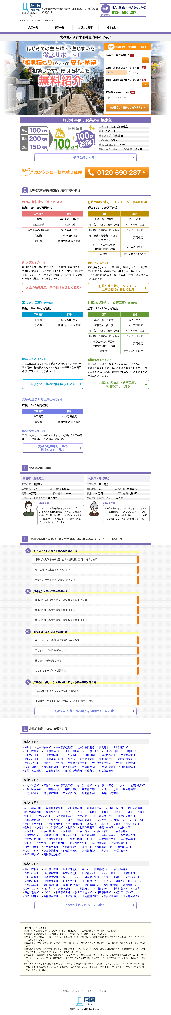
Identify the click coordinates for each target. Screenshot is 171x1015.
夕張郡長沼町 (70, 850)
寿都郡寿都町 (128, 839)
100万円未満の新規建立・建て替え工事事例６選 (61, 600)
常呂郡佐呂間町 (131, 896)
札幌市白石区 (101, 831)
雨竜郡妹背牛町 (119, 843)
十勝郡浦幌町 (70, 896)
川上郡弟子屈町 (90, 881)
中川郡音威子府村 (53, 759)
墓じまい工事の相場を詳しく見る (52, 384)
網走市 (85, 869)
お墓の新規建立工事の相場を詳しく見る (53, 287)
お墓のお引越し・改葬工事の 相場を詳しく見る (118, 384)
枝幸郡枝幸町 (43, 747)
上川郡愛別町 (120, 747)
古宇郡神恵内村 (64, 816)
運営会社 (111, 27)
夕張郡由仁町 (89, 850)
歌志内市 (87, 846)
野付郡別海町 (31, 892)
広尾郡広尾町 (89, 873)
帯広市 (47, 892)
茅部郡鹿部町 (89, 789)
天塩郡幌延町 (70, 766)
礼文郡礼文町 (87, 759)
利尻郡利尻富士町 (127, 759)
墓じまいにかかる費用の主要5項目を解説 (57, 640)
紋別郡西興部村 (71, 885)
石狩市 (69, 820)
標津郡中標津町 (124, 892)
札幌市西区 (83, 831)
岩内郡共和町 (137, 820)
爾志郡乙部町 (51, 793)
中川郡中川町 (31, 759)
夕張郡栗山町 (51, 850)
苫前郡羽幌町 (128, 766)
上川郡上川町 (92, 751)
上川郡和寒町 (89, 755)
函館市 (47, 785)
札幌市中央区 (106, 827)
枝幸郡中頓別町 (85, 747)
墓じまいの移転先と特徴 (48, 660)
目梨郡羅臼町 (31, 885)
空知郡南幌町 (75, 839)
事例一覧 (59, 27)
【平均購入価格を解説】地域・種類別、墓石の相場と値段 (66, 559)
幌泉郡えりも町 (126, 816)
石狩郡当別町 (53, 820)
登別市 (28, 827)
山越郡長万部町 (109, 793)
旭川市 (28, 747)
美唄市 (93, 812)
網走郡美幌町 (31, 869)
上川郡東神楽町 (52, 751)
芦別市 (81, 812)
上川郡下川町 (31, 755)
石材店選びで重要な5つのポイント (53, 569)
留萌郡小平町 (31, 763)
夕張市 (105, 850)
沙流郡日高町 (70, 835)
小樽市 (40, 827)
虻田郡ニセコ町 (114, 808)
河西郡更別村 (92, 877)
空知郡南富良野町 (101, 763)
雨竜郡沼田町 (31, 846)
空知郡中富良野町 (125, 763)
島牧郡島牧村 (108, 835)
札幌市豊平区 (31, 835)
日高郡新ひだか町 (103, 816)
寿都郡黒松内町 (107, 839)
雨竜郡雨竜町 (51, 846)
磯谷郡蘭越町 (84, 820)
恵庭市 (141, 812)
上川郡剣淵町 (111, 751)
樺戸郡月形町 (55, 823)
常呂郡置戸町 (111, 896)
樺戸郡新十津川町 (34, 823)
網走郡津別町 (70, 869)
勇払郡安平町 (120, 850)
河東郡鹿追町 (51, 881)
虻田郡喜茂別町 (32, 808)
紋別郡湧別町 (31, 888)
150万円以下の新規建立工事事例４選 (55, 610)
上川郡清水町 (128, 873)
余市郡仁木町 (125, 846)
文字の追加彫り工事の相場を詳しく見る (53, 448)
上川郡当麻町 (70, 755)
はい (111, 72)
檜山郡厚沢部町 (64, 785)
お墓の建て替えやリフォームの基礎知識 (56, 690)
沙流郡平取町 (51, 835)
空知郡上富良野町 (77, 763)
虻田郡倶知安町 (54, 808)
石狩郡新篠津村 (32, 820)
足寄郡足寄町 (51, 873)
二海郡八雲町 (31, 785)
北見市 (107, 881)
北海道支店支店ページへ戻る (85, 905)
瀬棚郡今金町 (89, 793)
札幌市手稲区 (120, 831)
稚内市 (90, 770)
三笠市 (105, 823)
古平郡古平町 (43, 816)
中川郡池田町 (82, 888)
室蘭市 (117, 823)
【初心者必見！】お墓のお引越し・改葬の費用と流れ (64, 701)
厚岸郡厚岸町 (120, 869)
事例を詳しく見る (85, 157)
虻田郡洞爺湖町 (32, 812)
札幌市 (71, 827)
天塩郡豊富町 (108, 766)
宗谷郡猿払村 (31, 766)
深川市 (28, 816)
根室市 (136, 888)
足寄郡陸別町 (70, 873)
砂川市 (90, 839)
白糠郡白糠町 (51, 896)
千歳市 (105, 812)
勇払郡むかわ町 (52, 854)
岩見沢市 (101, 820)
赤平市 (69, 812)
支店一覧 (33, 27)
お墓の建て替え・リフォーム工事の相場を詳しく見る (118, 287)
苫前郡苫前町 (53, 770)
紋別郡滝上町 (130, 885)
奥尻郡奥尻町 (70, 793)
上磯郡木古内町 (32, 789)
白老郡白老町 (128, 835)
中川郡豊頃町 (120, 888)
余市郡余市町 (31, 850)
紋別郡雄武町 (111, 885)
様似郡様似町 (55, 827)
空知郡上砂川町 (32, 839)
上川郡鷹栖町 (51, 755)
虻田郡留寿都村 (136, 808)
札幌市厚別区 (87, 827)
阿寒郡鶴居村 (101, 869)
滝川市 (28, 843)
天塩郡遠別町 (51, 766)
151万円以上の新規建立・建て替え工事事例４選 (61, 620)
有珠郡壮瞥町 (70, 846)
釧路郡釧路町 (123, 881)
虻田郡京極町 (75, 808)
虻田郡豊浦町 (53, 812)
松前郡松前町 (31, 793)
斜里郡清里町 (63, 892)
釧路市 (138, 881)
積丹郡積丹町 (89, 835)
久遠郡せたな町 (109, 789)
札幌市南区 (67, 831)
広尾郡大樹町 (108, 873)
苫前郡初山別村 (32, 770)
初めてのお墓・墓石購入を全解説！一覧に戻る (85, 711)
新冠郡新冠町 (132, 823)
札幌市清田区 (48, 831)
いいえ (134, 72)
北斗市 (121, 785)
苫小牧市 (41, 843)
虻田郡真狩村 (94, 808)
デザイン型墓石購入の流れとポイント (55, 579)
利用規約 (66, 991)
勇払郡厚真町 (31, 854)
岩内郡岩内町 (118, 820)
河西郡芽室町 (51, 877)
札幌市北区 (30, 831)
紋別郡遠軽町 (51, 885)
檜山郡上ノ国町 (105, 785)
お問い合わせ (103, 991)
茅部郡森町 (71, 789)
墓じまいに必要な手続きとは (50, 650)
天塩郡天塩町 (89, 766)
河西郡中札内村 (71, 877)
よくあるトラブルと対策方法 (50, 670)
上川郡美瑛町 (31, 751)
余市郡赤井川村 (105, 846)
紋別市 (47, 888)
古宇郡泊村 (83, 816)
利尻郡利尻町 (106, 759)
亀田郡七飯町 (137, 785)
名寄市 (71, 759)
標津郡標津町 (31, 896)
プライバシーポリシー (80, 991)
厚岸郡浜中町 (31, 873)
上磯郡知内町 (53, 789)
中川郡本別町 (63, 888)
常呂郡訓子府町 (90, 896)
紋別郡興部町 (92, 885)
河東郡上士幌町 (112, 877)
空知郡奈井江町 (54, 839)
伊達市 (117, 812)
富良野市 (104, 747)
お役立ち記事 (85, 27)
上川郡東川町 (72, 751)
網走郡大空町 (51, 869)
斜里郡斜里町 (104, 892)
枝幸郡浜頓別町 (64, 747)
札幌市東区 (124, 827)
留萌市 (47, 763)
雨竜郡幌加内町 (73, 770)
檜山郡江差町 (84, 785)
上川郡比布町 (130, 751)
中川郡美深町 (128, 755)
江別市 (129, 812)
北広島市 (92, 823)
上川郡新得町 (31, 877)
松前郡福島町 (130, 789)
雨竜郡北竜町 (99, 843)
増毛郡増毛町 (108, 755)
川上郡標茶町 (70, 881)
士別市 (59, 763)
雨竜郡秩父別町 (78, 843)
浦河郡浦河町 (58, 843)
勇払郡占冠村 (106, 770)
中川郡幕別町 (101, 888)
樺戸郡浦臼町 (75, 823)
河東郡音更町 (132, 877)
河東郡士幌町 (31, 881)
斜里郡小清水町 (83, 892)
